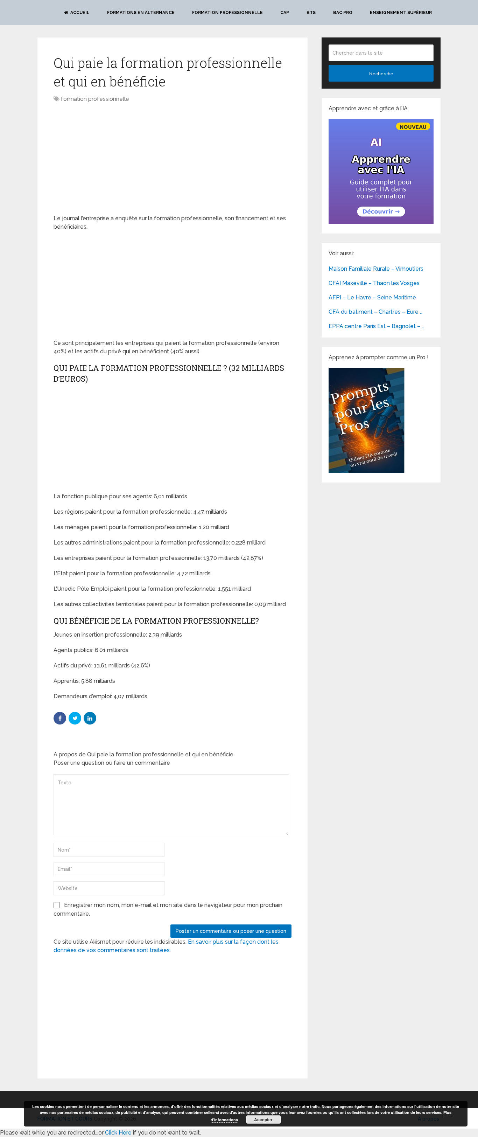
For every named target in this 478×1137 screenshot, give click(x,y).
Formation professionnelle (227, 12)
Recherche (381, 73)
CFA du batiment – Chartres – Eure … (375, 311)
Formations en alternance (141, 12)
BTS (311, 12)
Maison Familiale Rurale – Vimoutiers (376, 268)
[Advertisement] (112, 159)
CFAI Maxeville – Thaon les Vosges (374, 283)
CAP (284, 12)
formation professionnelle (95, 99)
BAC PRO (342, 12)
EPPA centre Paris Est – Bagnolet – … (376, 326)
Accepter (263, 1119)
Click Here (118, 1132)
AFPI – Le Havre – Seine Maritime (372, 297)
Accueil (79, 12)
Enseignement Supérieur (401, 12)
